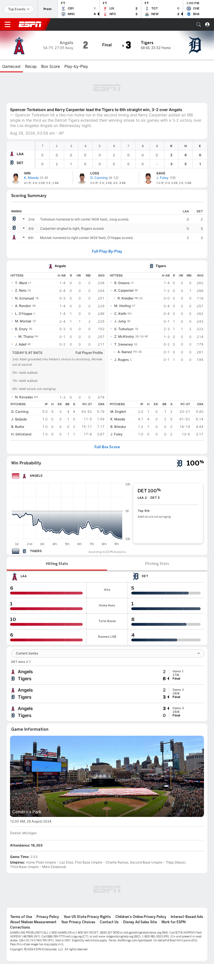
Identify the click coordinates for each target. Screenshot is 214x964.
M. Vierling (122, 306)
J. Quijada (19, 419)
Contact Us (109, 922)
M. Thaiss (25, 336)
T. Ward (21, 283)
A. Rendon (23, 306)
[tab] (57, 563)
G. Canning (19, 411)
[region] (121, 154)
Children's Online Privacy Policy (140, 917)
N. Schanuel (24, 298)
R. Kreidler (125, 298)
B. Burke (17, 427)
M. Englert (118, 411)
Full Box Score (107, 447)
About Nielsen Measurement (33, 922)
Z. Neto (20, 290)
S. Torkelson (123, 329)
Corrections (20, 927)
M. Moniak (23, 321)
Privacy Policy (48, 917)
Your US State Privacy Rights (87, 917)
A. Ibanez (125, 352)
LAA (20, 154)
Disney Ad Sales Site (140, 922)
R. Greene (122, 283)
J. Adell (20, 344)
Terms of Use (21, 917)
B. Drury (21, 329)
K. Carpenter (124, 290)
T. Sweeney (123, 344)
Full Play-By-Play (107, 251)
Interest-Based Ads (187, 917)
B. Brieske (118, 427)
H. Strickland (21, 434)
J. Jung (120, 321)
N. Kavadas (24, 397)
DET (20, 163)
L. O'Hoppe (23, 313)
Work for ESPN (173, 922)
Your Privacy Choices (78, 922)
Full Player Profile (89, 353)
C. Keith (120, 313)
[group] (107, 675)
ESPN (30, 24)
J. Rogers (121, 360)
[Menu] (7, 24)
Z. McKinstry (124, 336)
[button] (198, 24)
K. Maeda (117, 419)
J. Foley (116, 434)
